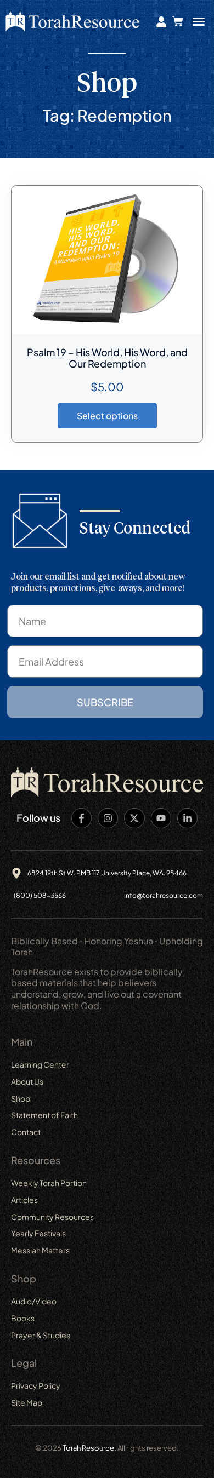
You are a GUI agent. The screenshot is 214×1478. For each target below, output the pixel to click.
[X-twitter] (134, 818)
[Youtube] (161, 818)
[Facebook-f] (81, 818)
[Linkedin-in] (187, 818)
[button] (199, 21)
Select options (107, 415)
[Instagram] (108, 818)
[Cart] (177, 21)
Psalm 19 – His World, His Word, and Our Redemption (107, 358)
